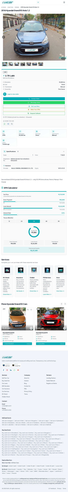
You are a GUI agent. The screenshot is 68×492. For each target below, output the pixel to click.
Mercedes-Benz (43, 471)
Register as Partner (51, 383)
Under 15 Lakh (40, 466)
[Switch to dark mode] (38, 2)
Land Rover (58, 471)
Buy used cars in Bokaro (8, 451)
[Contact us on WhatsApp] (14, 370)
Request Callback (35, 113)
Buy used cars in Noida (38, 445)
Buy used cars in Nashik (23, 445)
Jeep (17, 471)
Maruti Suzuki (12, 469)
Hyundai (19, 469)
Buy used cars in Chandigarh (10, 435)
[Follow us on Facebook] (3, 370)
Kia (35, 469)
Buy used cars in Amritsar (26, 433)
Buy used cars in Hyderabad (42, 437)
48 (46, 221)
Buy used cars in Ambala (56, 453)
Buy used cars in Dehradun (26, 441)
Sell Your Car (5, 378)
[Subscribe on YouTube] (18, 370)
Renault (54, 469)
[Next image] (64, 37)
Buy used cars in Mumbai (24, 439)
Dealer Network (50, 380)
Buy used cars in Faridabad (56, 435)
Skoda (4, 471)
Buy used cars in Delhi (41, 435)
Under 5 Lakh (12, 466)
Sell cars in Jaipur (44, 420)
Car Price (6, 194)
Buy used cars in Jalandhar (9, 453)
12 (9, 221)
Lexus (8, 473)
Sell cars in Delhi (19, 420)
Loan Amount (7, 206)
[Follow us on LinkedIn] (10, 370)
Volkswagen (10, 471)
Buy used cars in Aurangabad (29, 449)
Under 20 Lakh (50, 466)
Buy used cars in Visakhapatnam (11, 449)
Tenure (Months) (8, 218)
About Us (26, 378)
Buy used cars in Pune (8, 447)
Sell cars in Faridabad (33, 422)
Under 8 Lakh (21, 466)
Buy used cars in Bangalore (42, 433)
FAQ (25, 388)
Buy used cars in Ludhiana (25, 443)
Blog (25, 383)
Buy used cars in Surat (22, 447)
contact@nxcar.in (6, 405)
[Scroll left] (61, 303)
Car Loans (4, 383)
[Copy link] (31, 328)
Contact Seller (35, 98)
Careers (26, 380)
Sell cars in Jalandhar (8, 424)
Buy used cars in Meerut (40, 443)
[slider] (16, 201)
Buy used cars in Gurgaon (26, 437)
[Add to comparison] (27, 309)
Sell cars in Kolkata (20, 424)
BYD (27, 471)
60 (58, 221)
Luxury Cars (59, 466)
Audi (31, 471)
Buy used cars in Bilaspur (41, 453)
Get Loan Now (35, 106)
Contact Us (27, 386)
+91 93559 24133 (6, 410)
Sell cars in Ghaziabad (8, 422)
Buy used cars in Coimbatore (10, 441)
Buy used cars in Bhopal (52, 439)
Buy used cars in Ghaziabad (9, 437)
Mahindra (30, 469)
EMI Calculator (6, 386)
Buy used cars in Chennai (26, 435)
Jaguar (51, 471)
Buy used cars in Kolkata (8, 439)
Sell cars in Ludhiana (32, 424)
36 (34, 221)
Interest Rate (7, 213)
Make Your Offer (35, 109)
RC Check (4, 394)
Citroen (22, 471)
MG (50, 469)
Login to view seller (13, 94)
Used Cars (10, 7)
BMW (35, 471)
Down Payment (7, 200)
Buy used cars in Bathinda (46, 449)
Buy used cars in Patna (52, 445)
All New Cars (15, 462)
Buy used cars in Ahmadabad (10, 433)
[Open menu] (64, 2)
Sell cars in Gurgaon (7, 420)
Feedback (53, 488)
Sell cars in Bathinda (45, 424)
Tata (24, 469)
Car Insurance (6, 388)
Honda (45, 469)
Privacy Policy (28, 391)
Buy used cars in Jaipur (42, 441)
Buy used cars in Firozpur (24, 455)
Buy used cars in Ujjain (51, 447)
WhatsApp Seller (35, 102)
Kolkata (17, 7)
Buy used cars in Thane (36, 447)
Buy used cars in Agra (38, 439)
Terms (26, 394)
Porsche (14, 473)
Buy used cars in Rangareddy (41, 455)
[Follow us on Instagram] (7, 370)
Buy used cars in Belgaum (25, 453)
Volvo (3, 473)
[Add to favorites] (31, 309)
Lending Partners (51, 378)
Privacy (59, 488)
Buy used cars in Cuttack (24, 451)
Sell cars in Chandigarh (47, 422)
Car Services (5, 391)
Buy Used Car (6, 380)
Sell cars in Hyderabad (56, 420)
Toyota (40, 469)
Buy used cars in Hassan (53, 451)
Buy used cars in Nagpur (8, 445)
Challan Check (6, 396)
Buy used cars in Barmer (8, 455)
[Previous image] (3, 37)
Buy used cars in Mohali (55, 443)
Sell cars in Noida (20, 422)
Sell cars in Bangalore (31, 420)
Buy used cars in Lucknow (9, 443)
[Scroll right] (65, 303)
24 (21, 221)
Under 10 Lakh (31, 466)
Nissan (60, 469)
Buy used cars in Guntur (38, 451)
